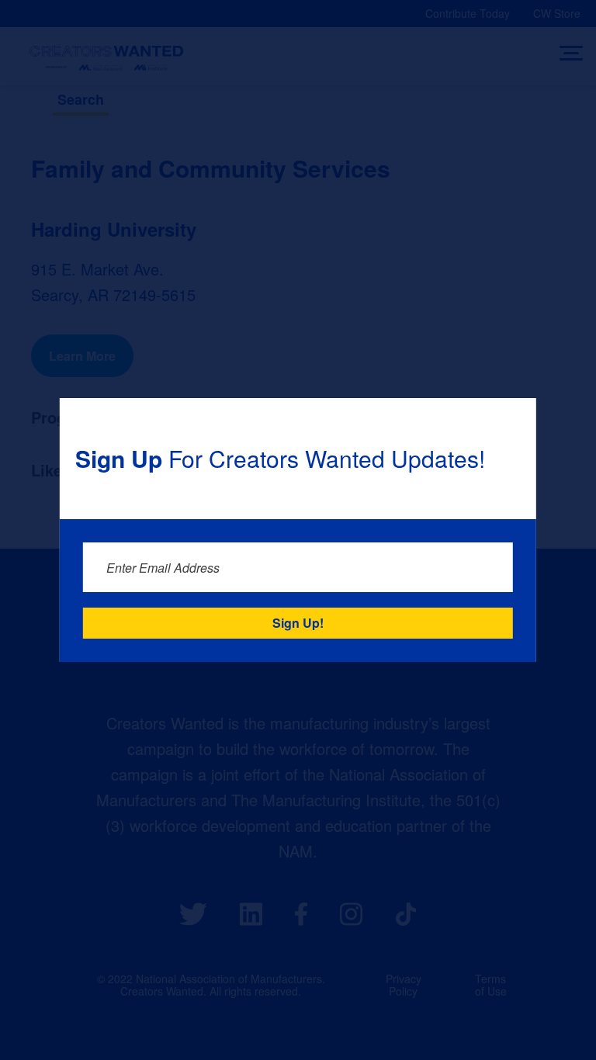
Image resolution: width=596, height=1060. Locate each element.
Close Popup (514, 419)
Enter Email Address (163, 567)
